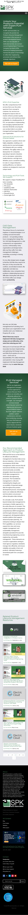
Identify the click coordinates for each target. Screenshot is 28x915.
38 (19, 754)
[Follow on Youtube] (15, 876)
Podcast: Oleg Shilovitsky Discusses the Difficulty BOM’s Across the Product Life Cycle (13, 681)
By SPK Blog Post (8, 640)
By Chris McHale (7, 662)
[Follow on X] (7, 876)
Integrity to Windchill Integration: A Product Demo (13, 637)
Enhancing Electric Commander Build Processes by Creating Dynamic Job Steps (14, 702)
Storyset (16, 810)
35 (8, 754)
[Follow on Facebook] (4, 876)
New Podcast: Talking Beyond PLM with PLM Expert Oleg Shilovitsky (13, 724)
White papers (6, 827)
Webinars (5, 825)
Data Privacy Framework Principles (11, 812)
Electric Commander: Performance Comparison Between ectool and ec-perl (13, 745)
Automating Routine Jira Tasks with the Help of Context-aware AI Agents (13, 847)
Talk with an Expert (11, 63)
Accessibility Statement (8, 814)
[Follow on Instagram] (12, 876)
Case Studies (6, 823)
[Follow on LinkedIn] (10, 876)
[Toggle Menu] (26, 13)
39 (23, 754)
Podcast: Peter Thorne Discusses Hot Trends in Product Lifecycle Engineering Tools (13, 658)
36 (12, 754)
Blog (4, 821)
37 (15, 754)
